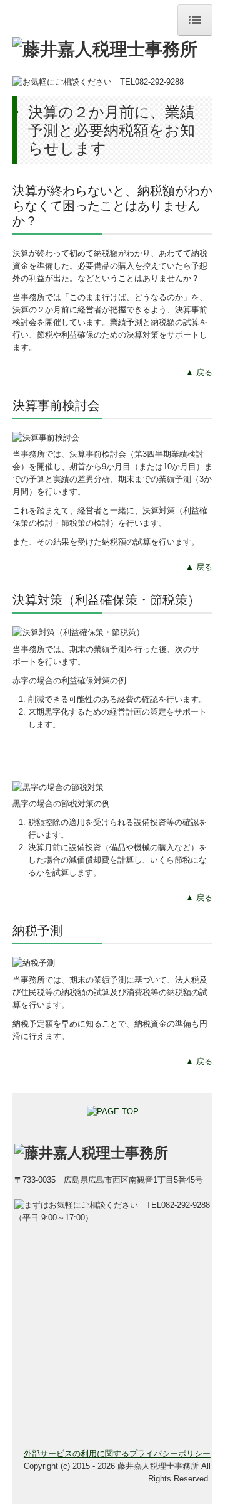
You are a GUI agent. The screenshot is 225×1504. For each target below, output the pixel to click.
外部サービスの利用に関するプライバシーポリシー (117, 1453)
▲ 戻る (199, 372)
